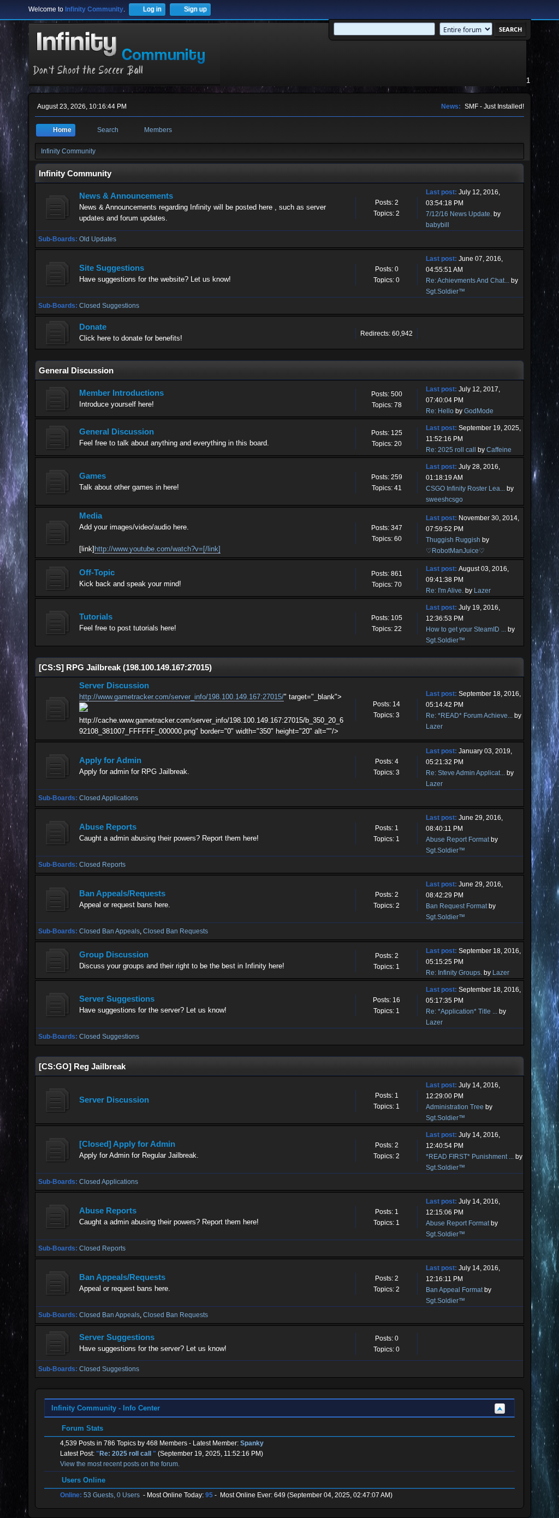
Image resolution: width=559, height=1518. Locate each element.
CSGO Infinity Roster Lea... (465, 488)
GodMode (478, 411)
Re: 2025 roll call (452, 450)
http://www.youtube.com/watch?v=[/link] (157, 549)
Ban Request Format (456, 906)
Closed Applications (108, 798)
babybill (437, 225)
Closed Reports (102, 864)
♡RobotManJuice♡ (455, 551)
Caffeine (499, 450)
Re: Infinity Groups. (454, 973)
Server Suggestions (116, 999)
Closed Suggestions (109, 305)
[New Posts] (57, 207)
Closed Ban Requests (175, 931)
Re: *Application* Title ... (461, 1011)
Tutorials (95, 616)
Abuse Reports (107, 827)
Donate (92, 327)
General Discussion (116, 431)
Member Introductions (121, 393)
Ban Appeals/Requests (122, 893)
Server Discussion (114, 685)
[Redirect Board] (57, 333)
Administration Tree (455, 1107)
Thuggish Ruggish (453, 540)
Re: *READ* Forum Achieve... (469, 715)
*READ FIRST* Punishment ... (470, 1156)
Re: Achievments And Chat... (467, 280)
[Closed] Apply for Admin (127, 1144)
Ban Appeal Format (454, 1290)
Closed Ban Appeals (109, 931)
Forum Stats (81, 1428)
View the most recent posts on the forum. (120, 1464)
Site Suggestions (111, 268)
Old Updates (97, 239)
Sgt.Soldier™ (445, 291)
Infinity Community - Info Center (105, 1408)
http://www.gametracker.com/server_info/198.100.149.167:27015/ (181, 697)
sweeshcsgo (444, 499)
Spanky (252, 1443)
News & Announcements (126, 196)
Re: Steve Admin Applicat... (465, 773)
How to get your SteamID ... (466, 629)
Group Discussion (113, 954)
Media (90, 515)
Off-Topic (97, 572)
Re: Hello (440, 411)
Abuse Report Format (457, 839)
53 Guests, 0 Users (100, 1495)
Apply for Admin (110, 760)
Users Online (82, 1480)
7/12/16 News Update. (459, 214)
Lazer (482, 590)
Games (92, 476)
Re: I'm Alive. (444, 590)
